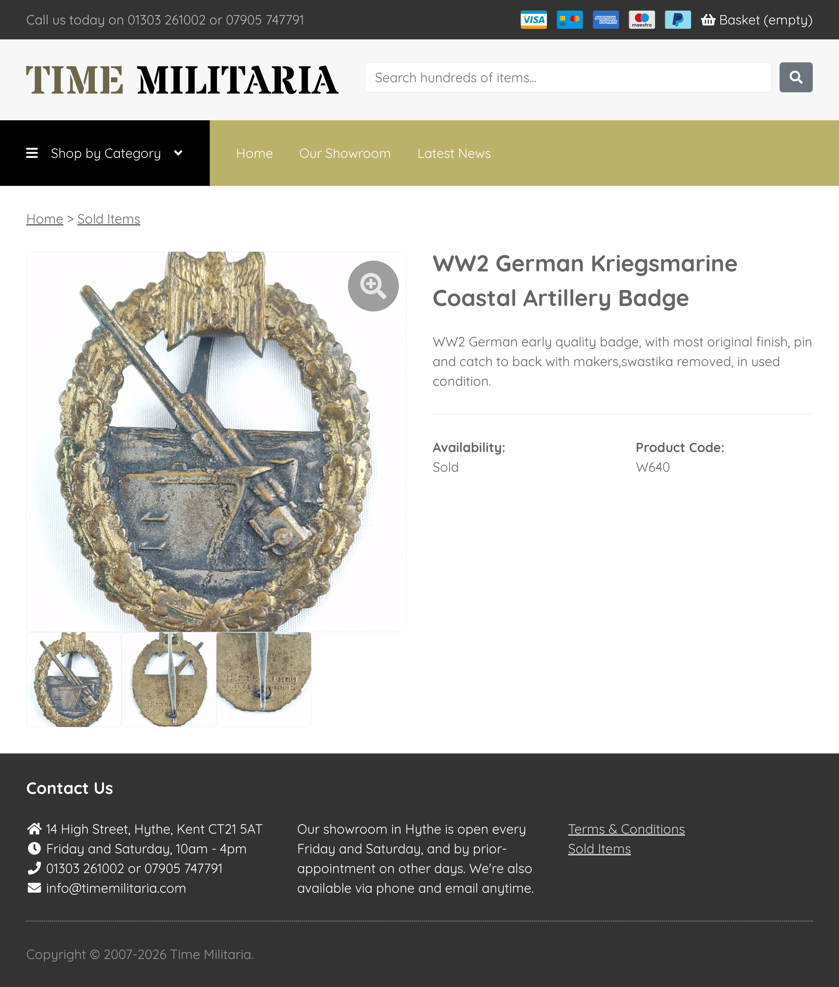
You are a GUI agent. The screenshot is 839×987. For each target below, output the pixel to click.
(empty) (766, 19)
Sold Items (108, 218)
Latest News (454, 153)
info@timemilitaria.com (116, 888)
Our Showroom (345, 153)
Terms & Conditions (626, 829)
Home (254, 153)
